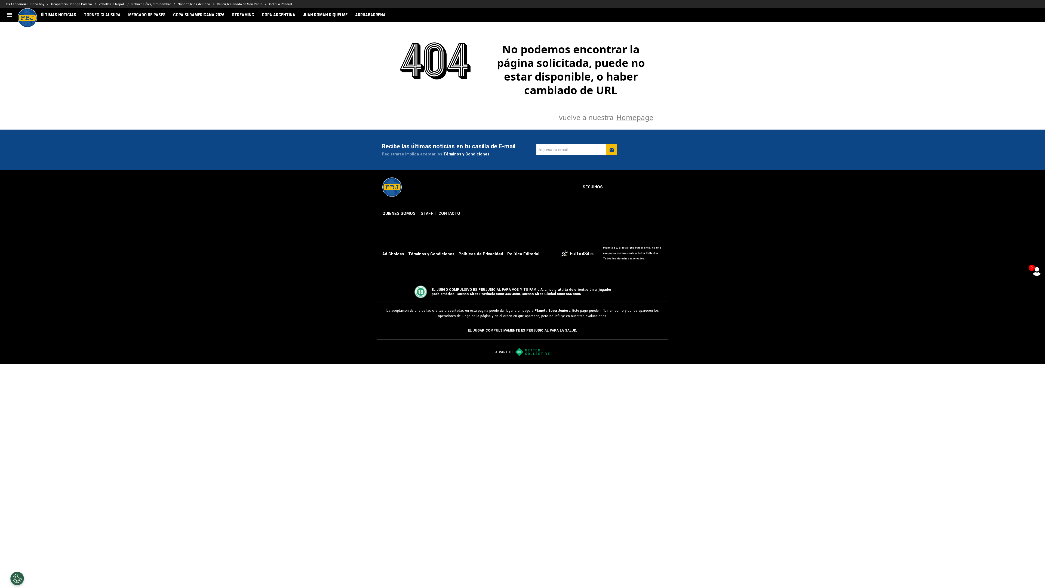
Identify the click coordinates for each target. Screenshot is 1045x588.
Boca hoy (37, 4)
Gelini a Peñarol (280, 4)
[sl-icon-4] (647, 187)
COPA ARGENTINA (278, 15)
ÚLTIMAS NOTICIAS (58, 15)
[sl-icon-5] (659, 187)
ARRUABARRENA (370, 15)
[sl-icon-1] (611, 187)
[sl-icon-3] (635, 187)
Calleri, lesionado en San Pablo (239, 4)
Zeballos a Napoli (112, 4)
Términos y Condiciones (466, 154)
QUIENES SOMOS (399, 213)
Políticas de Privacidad (481, 254)
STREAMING (243, 15)
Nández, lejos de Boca (194, 4)
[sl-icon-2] (623, 187)
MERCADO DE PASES (146, 15)
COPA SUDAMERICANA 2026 (198, 15)
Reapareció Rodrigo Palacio (71, 4)
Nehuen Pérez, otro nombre (151, 4)
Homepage (634, 117)
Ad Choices (393, 254)
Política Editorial (523, 254)
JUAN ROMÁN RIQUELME (325, 15)
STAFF (427, 213)
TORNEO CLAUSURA (102, 15)
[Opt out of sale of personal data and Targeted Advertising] (17, 578)
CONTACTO (449, 213)
